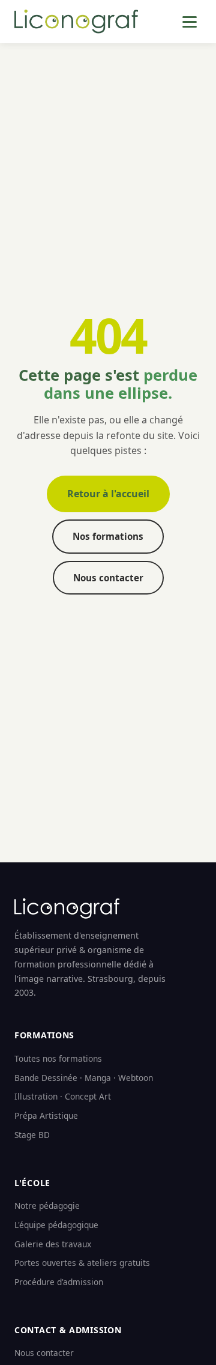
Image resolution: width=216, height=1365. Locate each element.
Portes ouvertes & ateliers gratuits (82, 1262)
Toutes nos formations (58, 1058)
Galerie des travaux (52, 1244)
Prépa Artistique (46, 1115)
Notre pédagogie (47, 1205)
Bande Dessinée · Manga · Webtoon (83, 1077)
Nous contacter (108, 578)
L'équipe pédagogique (56, 1224)
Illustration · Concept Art (62, 1096)
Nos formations (108, 536)
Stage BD (32, 1134)
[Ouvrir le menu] (190, 21)
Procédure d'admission (58, 1282)
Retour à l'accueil (108, 493)
